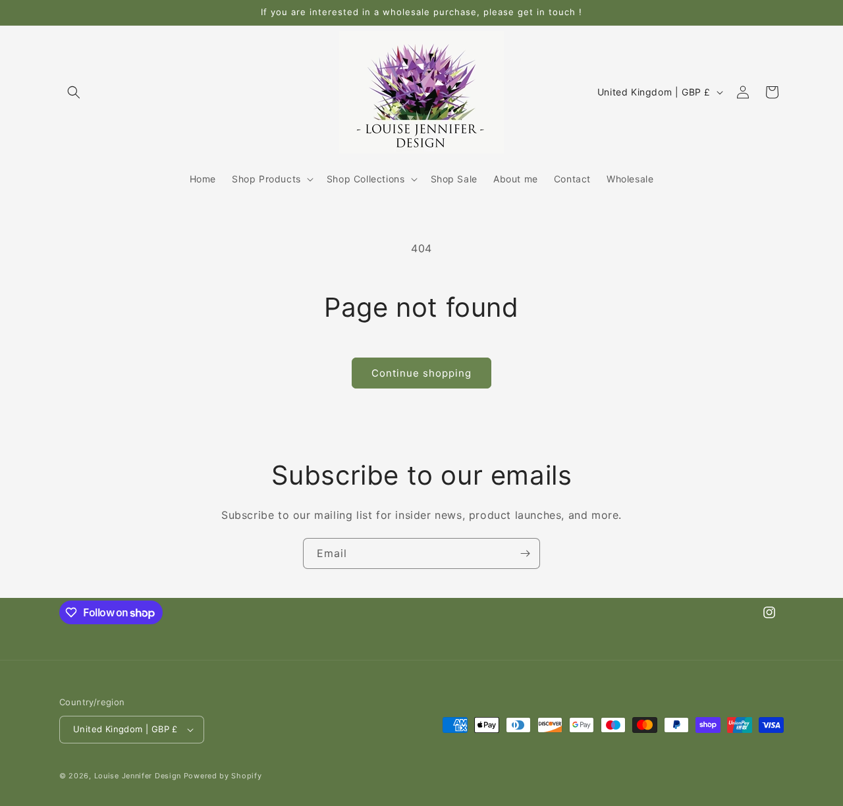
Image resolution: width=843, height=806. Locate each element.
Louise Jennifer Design (137, 775)
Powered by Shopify (223, 775)
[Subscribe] (524, 553)
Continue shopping (421, 373)
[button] (73, 92)
